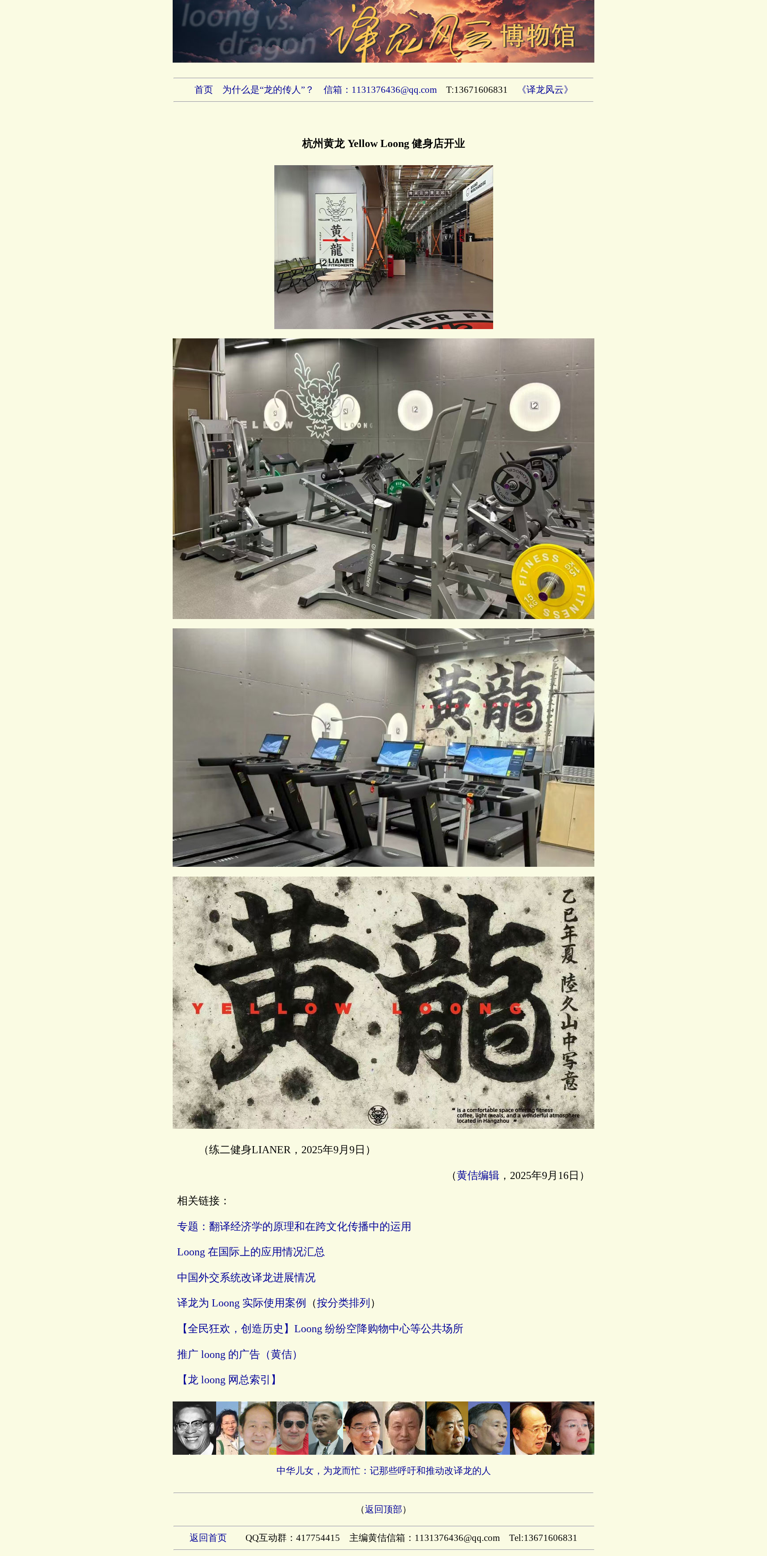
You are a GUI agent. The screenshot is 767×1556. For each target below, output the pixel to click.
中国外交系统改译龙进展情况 (246, 1277)
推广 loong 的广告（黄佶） (240, 1354)
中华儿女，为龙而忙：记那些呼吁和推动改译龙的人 (384, 1470)
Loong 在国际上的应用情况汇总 (251, 1252)
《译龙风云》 (545, 89)
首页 (203, 89)
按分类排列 (343, 1303)
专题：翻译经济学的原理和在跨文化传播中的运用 (294, 1226)
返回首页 (208, 1537)
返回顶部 (383, 1509)
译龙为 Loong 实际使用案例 (241, 1303)
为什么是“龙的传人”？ (268, 89)
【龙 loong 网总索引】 (229, 1379)
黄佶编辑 (478, 1175)
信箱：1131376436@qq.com (380, 89)
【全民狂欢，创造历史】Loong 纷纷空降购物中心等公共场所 (320, 1328)
